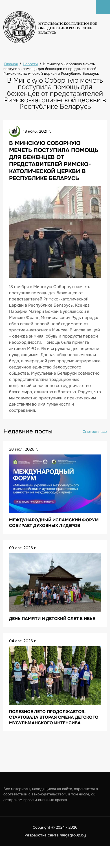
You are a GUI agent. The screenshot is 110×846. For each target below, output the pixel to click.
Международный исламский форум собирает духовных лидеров (54, 522)
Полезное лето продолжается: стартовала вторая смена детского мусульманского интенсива (53, 717)
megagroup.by (73, 835)
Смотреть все (95, 431)
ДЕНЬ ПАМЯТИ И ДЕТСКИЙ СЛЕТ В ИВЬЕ (52, 618)
